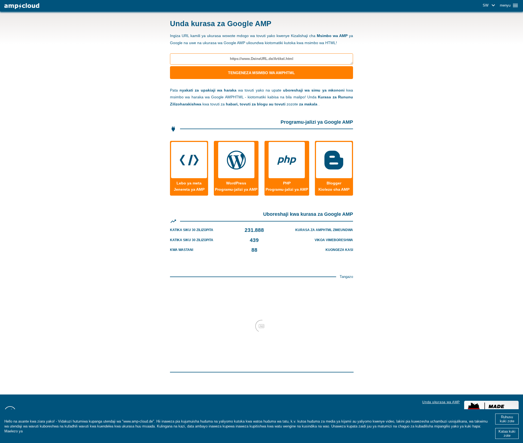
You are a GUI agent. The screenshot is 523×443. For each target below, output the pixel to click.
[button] (490, 5)
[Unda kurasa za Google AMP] (21, 6)
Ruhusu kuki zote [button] (507, 419)
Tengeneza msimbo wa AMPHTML (261, 73)
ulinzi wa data (35, 431)
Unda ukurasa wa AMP (441, 402)
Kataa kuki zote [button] (506, 433)
